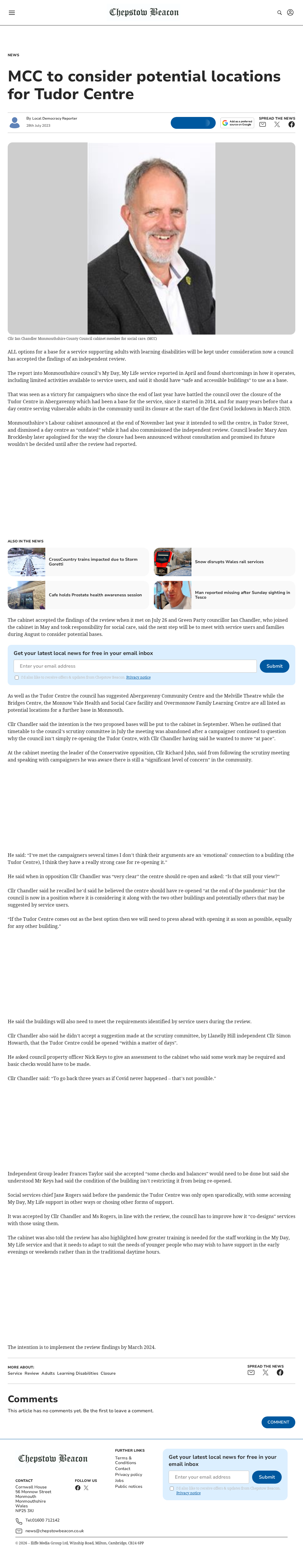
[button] (12, 13)
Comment (278, 1422)
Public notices (128, 1486)
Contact (122, 1469)
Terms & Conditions (125, 1460)
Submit (275, 666)
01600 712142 (45, 1520)
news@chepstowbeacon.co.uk (54, 1531)
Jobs (119, 1480)
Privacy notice (138, 677)
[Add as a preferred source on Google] (237, 123)
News (13, 55)
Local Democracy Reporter (54, 118)
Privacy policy (128, 1474)
